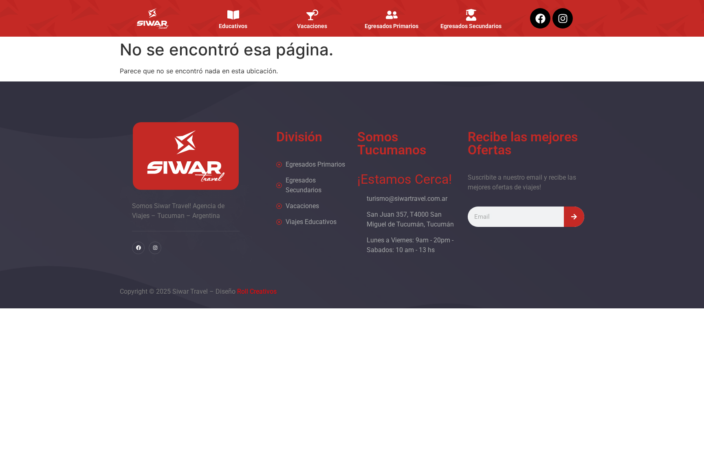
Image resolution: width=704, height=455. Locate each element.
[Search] (574, 217)
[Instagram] (562, 18)
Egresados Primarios (391, 26)
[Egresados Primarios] (392, 15)
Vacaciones (312, 26)
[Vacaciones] (312, 15)
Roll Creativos (257, 291)
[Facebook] (540, 18)
